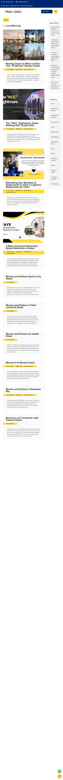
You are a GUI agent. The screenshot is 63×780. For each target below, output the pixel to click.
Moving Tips (19, 69)
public (53, 153)
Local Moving (10, 69)
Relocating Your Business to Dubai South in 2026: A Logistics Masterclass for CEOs (23, 184)
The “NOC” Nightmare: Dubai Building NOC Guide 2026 (22, 124)
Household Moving (54, 109)
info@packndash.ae (23, 2)
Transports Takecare (54, 178)
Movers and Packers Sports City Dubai (23, 277)
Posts (52, 148)
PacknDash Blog (28, 69)
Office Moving (27, 190)
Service (53, 165)
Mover (53, 127)
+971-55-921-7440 (8, 2)
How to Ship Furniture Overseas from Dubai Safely (55, 85)
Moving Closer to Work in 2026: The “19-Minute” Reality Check (23, 64)
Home (6, 20)
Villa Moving (54, 184)
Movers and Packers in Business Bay (23, 390)
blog (52, 103)
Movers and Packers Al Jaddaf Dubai (22, 335)
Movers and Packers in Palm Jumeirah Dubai (21, 306)
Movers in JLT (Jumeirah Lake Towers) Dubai (22, 419)
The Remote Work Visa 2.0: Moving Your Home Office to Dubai (55, 43)
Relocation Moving (54, 159)
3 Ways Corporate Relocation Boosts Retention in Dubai (22, 247)
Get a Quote (45, 11)
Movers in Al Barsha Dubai (20, 362)
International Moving (54, 116)
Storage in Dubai (54, 171)
